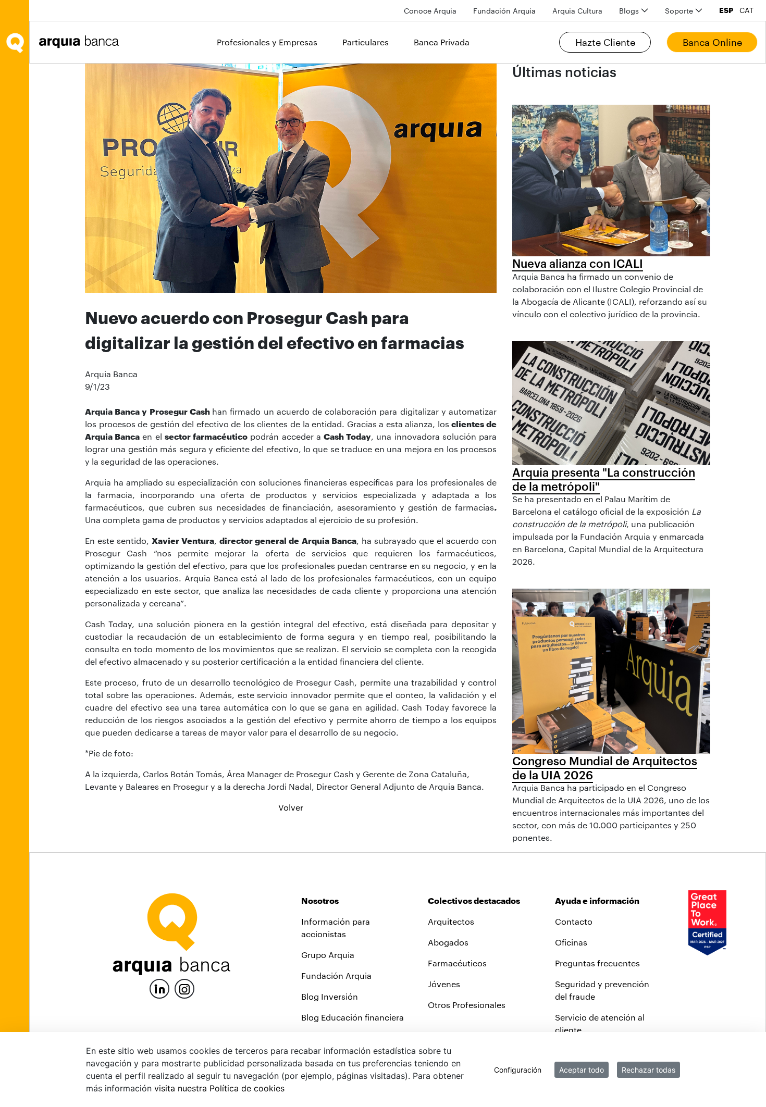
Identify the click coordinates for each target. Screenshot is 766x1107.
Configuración (517, 1069)
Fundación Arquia (336, 975)
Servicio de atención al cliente (600, 1023)
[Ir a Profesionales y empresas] (82, 42)
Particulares (365, 42)
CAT (746, 10)
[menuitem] (430, 10)
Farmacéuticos (457, 963)
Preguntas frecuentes (597, 963)
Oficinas (571, 942)
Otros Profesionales (466, 1005)
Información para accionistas (335, 927)
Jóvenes (444, 984)
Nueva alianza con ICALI (577, 263)
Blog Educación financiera (352, 1017)
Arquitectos (451, 921)
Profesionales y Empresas (267, 42)
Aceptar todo (581, 1069)
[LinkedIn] (159, 987)
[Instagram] (184, 988)
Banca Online (712, 42)
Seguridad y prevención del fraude (602, 990)
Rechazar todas (648, 1069)
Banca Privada (442, 42)
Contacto (573, 921)
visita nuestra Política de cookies (219, 1088)
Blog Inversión (329, 996)
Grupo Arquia (327, 955)
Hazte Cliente (605, 42)
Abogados (448, 942)
